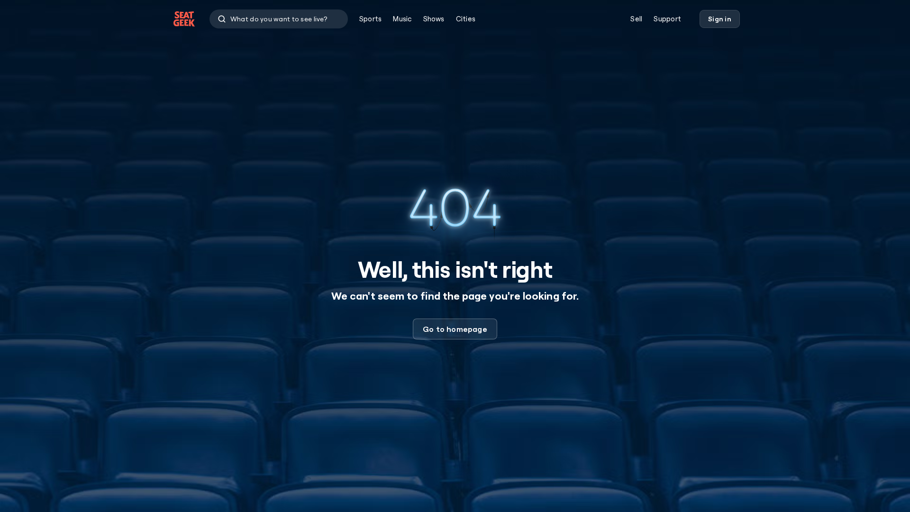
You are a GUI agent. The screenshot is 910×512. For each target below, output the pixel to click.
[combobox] (278, 18)
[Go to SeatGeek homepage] (184, 19)
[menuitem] (370, 19)
